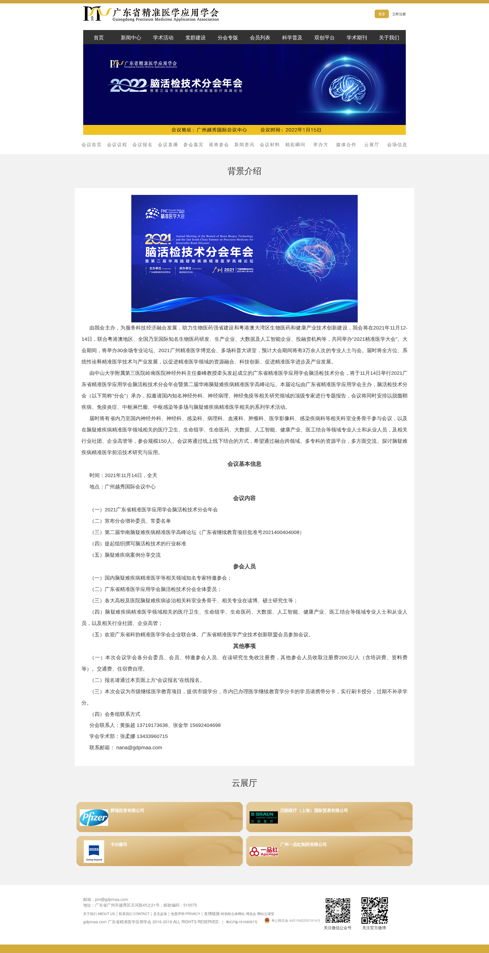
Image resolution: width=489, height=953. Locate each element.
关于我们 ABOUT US (99, 913)
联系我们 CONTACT (134, 913)
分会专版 (228, 37)
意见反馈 (160, 913)
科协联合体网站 (233, 913)
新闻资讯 (244, 144)
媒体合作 (346, 144)
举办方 (321, 144)
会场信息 (397, 144)
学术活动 (163, 37)
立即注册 (399, 13)
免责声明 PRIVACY (185, 913)
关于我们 (389, 37)
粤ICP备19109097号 (242, 921)
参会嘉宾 (193, 144)
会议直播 (168, 144)
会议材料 (270, 144)
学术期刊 (357, 37)
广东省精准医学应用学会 (168, 14)
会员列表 (260, 37)
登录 (381, 13)
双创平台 (324, 37)
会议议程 (117, 144)
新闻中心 (131, 37)
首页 (99, 37)
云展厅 (371, 144)
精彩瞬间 (295, 144)
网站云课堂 (265, 913)
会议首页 (92, 144)
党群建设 (195, 37)
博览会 (251, 913)
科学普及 (292, 37)
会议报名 (142, 144)
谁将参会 (219, 144)
